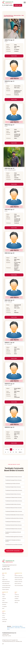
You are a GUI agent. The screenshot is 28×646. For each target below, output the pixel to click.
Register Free (4, 579)
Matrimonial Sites (17, 15)
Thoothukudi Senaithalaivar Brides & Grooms (13, 533)
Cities (3, 600)
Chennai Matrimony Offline (17, 626)
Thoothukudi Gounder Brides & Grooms (13, 500)
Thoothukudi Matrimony (8, 15)
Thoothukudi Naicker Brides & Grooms (13, 525)
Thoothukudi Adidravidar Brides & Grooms (14, 518)
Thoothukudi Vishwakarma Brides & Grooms (12, 540)
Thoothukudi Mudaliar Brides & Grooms (13, 511)
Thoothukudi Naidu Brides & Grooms (13, 494)
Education (4, 604)
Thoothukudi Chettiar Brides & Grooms (13, 497)
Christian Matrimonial (6, 585)
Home (3, 575)
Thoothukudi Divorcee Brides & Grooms (13, 544)
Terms (3, 615)
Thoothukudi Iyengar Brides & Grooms (13, 480)
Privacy (3, 617)
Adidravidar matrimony (19, 577)
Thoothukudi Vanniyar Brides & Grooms (13, 490)
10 (16, 452)
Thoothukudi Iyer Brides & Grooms (12, 483)
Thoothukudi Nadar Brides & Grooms (13, 486)
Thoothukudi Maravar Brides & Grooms (13, 507)
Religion (3, 594)
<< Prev (6, 449)
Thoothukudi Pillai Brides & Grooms (12, 521)
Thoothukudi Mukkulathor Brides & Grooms (14, 514)
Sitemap (16, 602)
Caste (3, 596)
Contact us (17, 594)
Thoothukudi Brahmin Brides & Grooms (13, 476)
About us (4, 613)
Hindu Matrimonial (5, 583)
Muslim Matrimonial (6, 587)
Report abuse (17, 600)
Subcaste (4, 598)
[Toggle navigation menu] (25, 2)
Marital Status (5, 602)
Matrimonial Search (6, 581)
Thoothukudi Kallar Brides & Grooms (13, 504)
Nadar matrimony (18, 583)
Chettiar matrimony (18, 579)
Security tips (4, 619)
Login (3, 577)
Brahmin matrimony (18, 575)
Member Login (18, 5)
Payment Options (5, 589)
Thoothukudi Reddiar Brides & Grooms (13, 528)
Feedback (16, 598)
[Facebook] (3, 643)
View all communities (19, 585)
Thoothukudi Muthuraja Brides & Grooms (14, 536)
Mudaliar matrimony (18, 581)
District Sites (17, 627)
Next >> (20, 452)
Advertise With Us (10, 627)
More (3, 608)
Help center (17, 596)
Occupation (4, 606)
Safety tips (4, 621)
